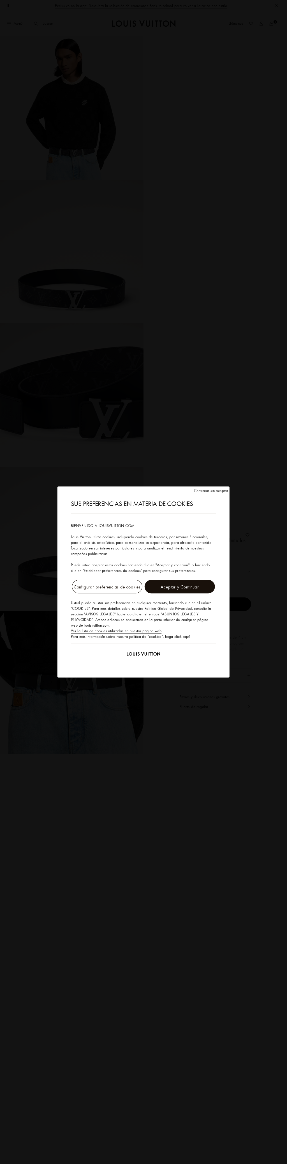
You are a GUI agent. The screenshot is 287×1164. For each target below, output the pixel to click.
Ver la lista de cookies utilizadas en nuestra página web (116, 630)
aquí (186, 636)
